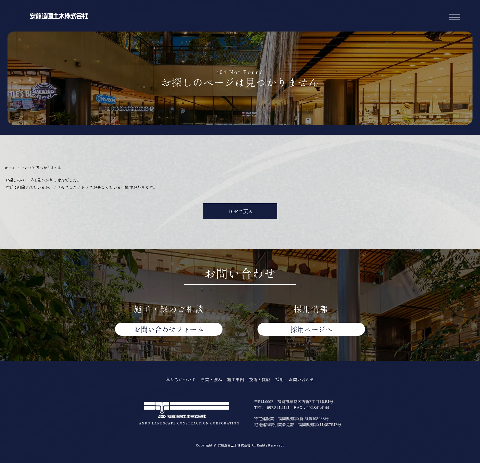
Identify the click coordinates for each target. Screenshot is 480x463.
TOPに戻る (240, 211)
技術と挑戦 (259, 379)
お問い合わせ (169, 329)
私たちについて (181, 379)
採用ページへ (311, 329)
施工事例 (235, 379)
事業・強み (211, 379)
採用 (279, 379)
